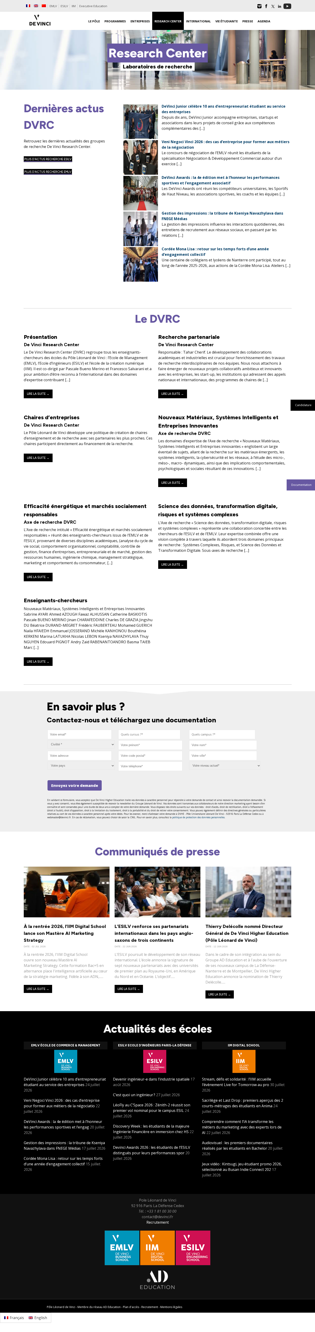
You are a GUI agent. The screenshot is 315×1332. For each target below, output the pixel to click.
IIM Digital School (244, 1045)
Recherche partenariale (189, 337)
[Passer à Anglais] (36, 5)
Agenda (264, 21)
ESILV (64, 6)
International (198, 21)
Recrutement (157, 1222)
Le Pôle (94, 21)
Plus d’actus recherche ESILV (47, 159)
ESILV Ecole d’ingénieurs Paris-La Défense (154, 1045)
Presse (247, 21)
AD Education (112, 1307)
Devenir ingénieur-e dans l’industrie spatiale (151, 1079)
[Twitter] (273, 8)
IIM (74, 6)
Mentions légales (171, 1307)
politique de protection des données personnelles (198, 817)
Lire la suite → (38, 394)
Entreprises (140, 21)
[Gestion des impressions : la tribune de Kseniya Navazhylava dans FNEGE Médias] (140, 244)
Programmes (115, 21)
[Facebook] (266, 8)
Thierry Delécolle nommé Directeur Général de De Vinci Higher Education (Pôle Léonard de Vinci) (246, 933)
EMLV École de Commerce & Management (65, 1045)
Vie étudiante (226, 21)
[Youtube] (287, 8)
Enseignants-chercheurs (55, 600)
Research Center (168, 21)
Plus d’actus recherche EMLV (47, 172)
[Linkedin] (279, 8)
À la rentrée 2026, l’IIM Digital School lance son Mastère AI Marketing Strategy (65, 933)
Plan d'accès (131, 1307)
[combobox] (149, 734)
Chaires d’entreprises (51, 417)
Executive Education (93, 6)
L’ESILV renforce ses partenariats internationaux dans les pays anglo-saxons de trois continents (154, 933)
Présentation (40, 337)
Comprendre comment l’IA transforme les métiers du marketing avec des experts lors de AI (242, 1127)
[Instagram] (259, 8)
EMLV (53, 6)
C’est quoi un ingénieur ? (134, 1094)
